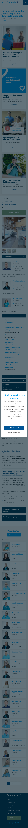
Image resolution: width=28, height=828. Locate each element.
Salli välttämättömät (14, 423)
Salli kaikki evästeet (14, 427)
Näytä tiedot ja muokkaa (14, 432)
